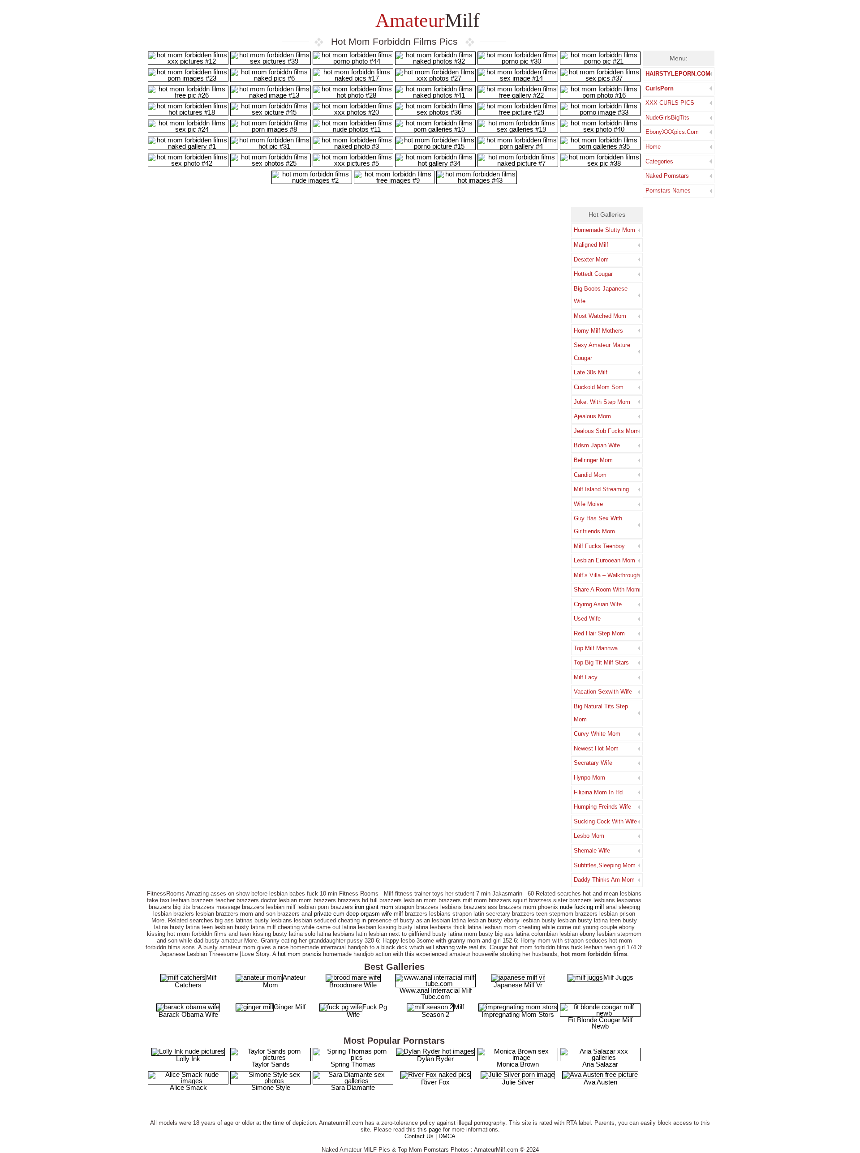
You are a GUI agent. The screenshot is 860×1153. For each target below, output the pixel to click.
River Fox (435, 1082)
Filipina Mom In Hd (598, 792)
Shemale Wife (592, 850)
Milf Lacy (586, 677)
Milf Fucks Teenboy (599, 546)
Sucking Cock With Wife (605, 821)
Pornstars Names (668, 190)
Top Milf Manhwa (596, 648)
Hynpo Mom (589, 777)
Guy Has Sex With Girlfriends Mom (598, 525)
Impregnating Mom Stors (518, 1014)
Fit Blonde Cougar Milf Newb (600, 1023)
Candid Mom (590, 474)
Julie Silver (518, 1082)
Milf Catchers (195, 981)
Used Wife (587, 618)
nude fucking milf (582, 907)
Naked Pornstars (667, 175)
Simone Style (270, 1087)
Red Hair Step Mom (599, 633)
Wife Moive (588, 504)
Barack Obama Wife (188, 1014)
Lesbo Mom (589, 835)
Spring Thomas (353, 1064)
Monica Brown (518, 1064)
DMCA (447, 1136)
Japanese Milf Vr (518, 985)
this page (429, 1129)
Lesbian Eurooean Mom (604, 560)
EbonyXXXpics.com (672, 132)
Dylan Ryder (435, 1059)
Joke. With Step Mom (602, 402)
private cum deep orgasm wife (353, 913)
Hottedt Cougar (593, 273)
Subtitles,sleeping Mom (605, 865)
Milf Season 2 (442, 1010)
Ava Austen (600, 1082)
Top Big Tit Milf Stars (601, 662)
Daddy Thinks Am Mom (604, 879)
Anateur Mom (284, 981)
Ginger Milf (289, 1007)
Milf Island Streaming (601, 489)
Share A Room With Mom (606, 589)
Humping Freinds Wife (602, 806)
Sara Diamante (353, 1087)
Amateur (425, 20)
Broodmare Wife (353, 985)
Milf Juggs (618, 977)
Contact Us (419, 1136)
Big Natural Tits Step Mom (601, 713)
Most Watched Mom (600, 316)
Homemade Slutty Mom (604, 230)
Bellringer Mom (593, 460)
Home (653, 146)
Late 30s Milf (590, 372)
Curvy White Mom (597, 733)
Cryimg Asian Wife (598, 604)
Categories (659, 161)
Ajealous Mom (592, 416)
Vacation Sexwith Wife (603, 691)
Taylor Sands (271, 1064)
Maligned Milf (591, 244)
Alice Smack (188, 1087)
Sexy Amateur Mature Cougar (602, 351)
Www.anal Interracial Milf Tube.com (436, 993)
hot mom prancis (299, 954)
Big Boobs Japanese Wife (601, 295)
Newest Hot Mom (596, 748)
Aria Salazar (600, 1064)
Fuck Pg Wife (367, 1010)
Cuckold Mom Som (599, 387)
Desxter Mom (591, 259)
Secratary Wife (593, 762)
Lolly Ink (188, 1059)
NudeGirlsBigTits (667, 117)
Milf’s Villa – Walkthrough (607, 575)
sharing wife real (457, 947)
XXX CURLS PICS (669, 102)
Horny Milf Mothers (598, 330)
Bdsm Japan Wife (597, 445)
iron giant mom (374, 907)
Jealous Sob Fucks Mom (606, 431)
